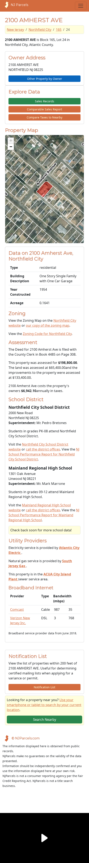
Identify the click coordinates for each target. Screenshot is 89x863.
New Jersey (15, 29)
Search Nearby (44, 719)
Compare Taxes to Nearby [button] (44, 117)
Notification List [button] (44, 687)
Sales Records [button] (44, 101)
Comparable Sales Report (44, 109)
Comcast (17, 609)
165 (58, 29)
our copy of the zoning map (47, 325)
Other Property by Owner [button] (44, 79)
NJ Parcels (19, 5)
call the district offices (43, 449)
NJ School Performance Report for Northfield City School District (43, 454)
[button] (11, 140)
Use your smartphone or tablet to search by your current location (44, 705)
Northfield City (40, 29)
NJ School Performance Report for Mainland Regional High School (43, 515)
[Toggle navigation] (81, 6)
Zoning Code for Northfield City (47, 333)
